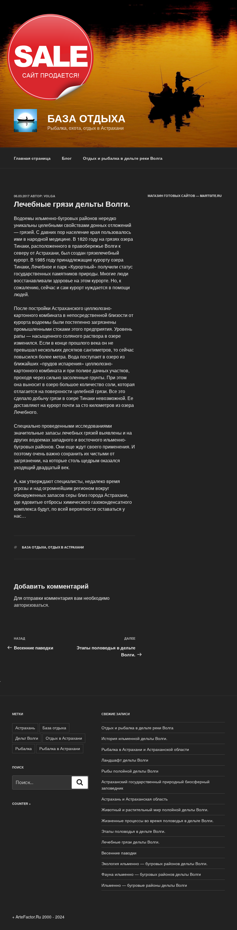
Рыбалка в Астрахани (59, 748)
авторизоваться (31, 605)
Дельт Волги (26, 738)
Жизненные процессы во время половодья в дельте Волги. (157, 820)
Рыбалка (23, 748)
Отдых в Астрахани (66, 547)
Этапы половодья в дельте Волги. (133, 831)
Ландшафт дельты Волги (124, 760)
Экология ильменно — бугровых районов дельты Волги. (154, 863)
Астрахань (25, 727)
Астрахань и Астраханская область (134, 799)
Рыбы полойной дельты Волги (129, 771)
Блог (67, 158)
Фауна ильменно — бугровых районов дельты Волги (151, 874)
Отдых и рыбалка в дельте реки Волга (122, 158)
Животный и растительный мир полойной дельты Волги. (154, 809)
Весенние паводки (118, 853)
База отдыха (86, 117)
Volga (49, 196)
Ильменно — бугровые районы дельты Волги (144, 885)
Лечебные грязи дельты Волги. (130, 842)
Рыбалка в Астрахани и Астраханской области (145, 749)
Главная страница (32, 158)
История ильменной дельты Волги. (134, 738)
